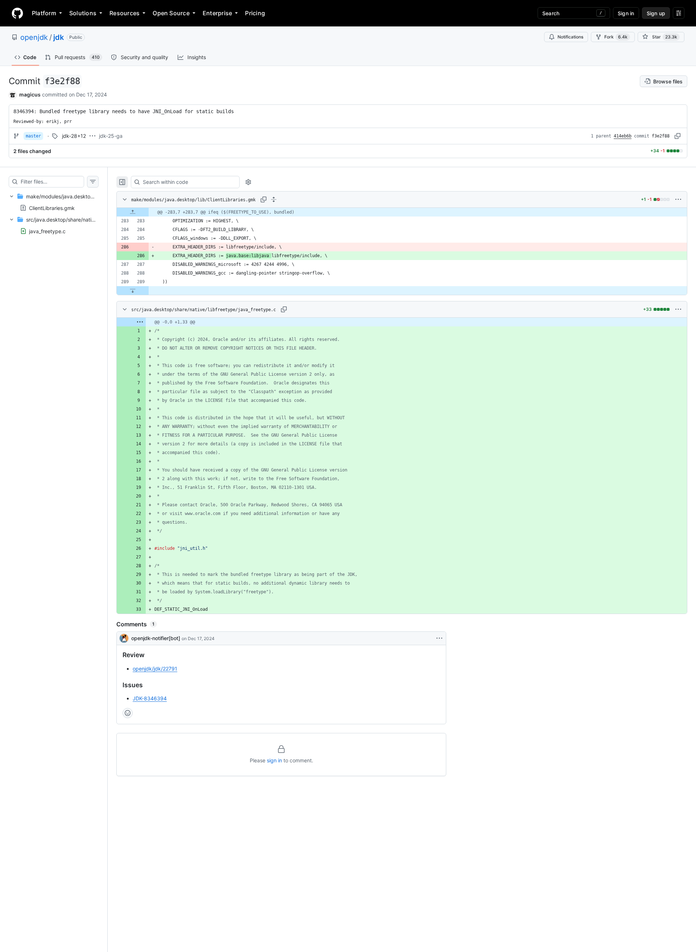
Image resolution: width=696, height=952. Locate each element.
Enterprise (217, 13)
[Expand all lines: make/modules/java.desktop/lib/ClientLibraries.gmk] (274, 199)
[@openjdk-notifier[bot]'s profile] (124, 638)
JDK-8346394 (150, 698)
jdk (58, 37)
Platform (44, 13)
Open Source (171, 13)
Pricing (255, 13)
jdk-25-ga (111, 136)
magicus (30, 94)
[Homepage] (17, 13)
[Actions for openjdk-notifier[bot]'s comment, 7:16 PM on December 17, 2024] (439, 638)
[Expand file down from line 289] (133, 290)
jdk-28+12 (74, 136)
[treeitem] (54, 202)
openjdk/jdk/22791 (155, 668)
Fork (615, 37)
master (33, 136)
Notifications (570, 37)
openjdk (34, 37)
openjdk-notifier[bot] (155, 638)
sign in (274, 760)
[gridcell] (402, 212)
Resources (124, 13)
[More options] (678, 199)
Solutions (82, 13)
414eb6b (622, 136)
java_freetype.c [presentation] (47, 231)
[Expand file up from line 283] (133, 212)
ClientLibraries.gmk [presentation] (52, 208)
